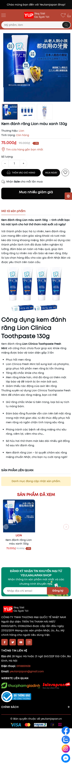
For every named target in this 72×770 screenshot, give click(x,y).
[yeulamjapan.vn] (36, 15)
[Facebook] (4, 642)
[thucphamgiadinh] (20, 685)
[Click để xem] (36, 67)
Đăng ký (57, 590)
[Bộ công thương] (36, 696)
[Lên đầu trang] (66, 766)
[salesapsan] (56, 685)
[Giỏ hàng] (69, 15)
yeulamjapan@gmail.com (27, 671)
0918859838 (23, 666)
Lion (19, 535)
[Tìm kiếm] (66, 25)
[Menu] (3, 15)
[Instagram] (29, 642)
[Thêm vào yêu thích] (65, 172)
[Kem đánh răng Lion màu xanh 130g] (18, 516)
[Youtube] (21, 642)
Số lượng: (7, 157)
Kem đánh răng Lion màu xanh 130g (19, 541)
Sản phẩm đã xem (36, 494)
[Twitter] (12, 642)
